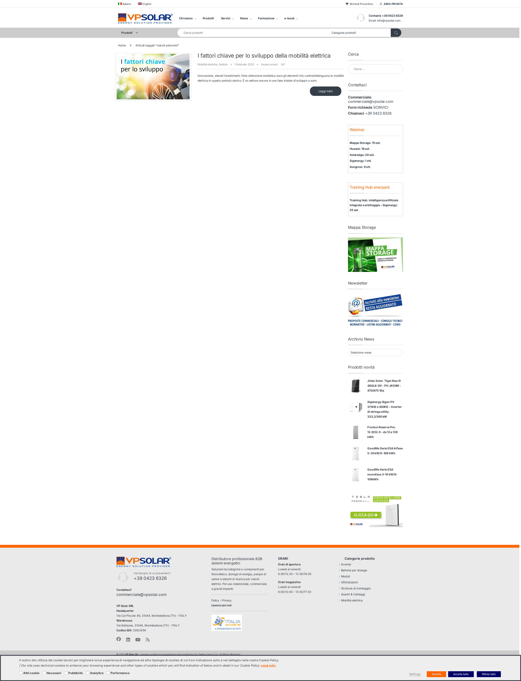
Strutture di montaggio (356, 588)
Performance (120, 673)
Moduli (345, 576)
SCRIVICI (380, 107)
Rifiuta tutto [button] (489, 674)
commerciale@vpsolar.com (370, 101)
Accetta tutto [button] (461, 674)
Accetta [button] (436, 674)
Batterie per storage (354, 570)
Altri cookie (31, 673)
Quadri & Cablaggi (353, 594)
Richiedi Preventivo (361, 3)
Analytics (97, 673)
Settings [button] (415, 674)
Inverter (346, 564)
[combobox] (253, 32)
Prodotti (208, 18)
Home (122, 45)
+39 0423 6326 (378, 113)
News (244, 18)
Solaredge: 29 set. (362, 155)
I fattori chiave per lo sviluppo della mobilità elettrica (264, 55)
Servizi (225, 18)
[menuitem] (124, 4)
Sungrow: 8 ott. (360, 167)
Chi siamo (186, 18)
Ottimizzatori (349, 582)
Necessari (54, 673)
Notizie (223, 64)
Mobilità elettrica (208, 64)
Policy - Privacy (221, 600)
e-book (289, 18)
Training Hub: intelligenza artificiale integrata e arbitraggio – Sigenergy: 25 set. (374, 205)
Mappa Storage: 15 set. (365, 143)
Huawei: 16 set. (360, 148)
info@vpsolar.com (389, 20)
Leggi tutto (326, 91)
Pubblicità (75, 673)
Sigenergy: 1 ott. (361, 160)
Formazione (266, 18)
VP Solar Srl (131, 654)
